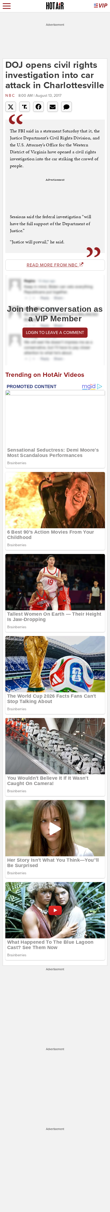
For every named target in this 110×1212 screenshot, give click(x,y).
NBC (11, 95)
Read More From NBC (53, 265)
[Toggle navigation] (7, 6)
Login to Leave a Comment (55, 332)
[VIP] (100, 6)
